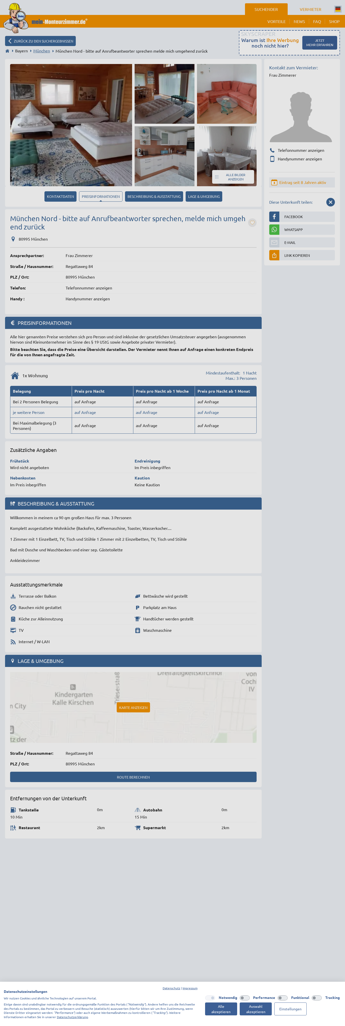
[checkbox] (210, 997)
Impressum (190, 988)
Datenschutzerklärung (72, 1017)
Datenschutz (171, 988)
